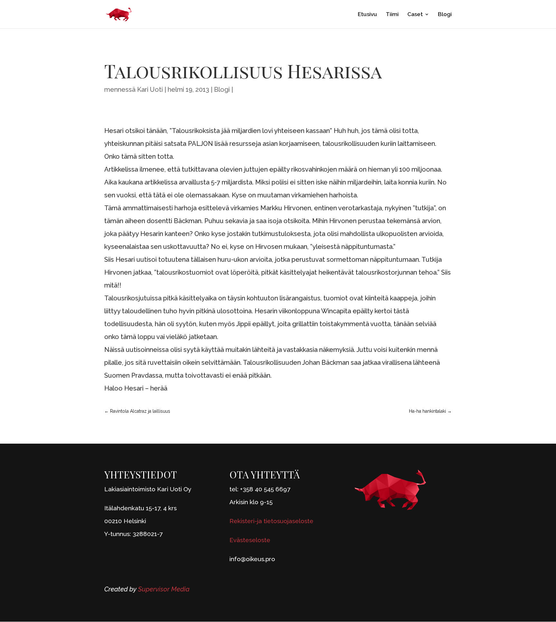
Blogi (445, 14)
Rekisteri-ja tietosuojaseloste (271, 520)
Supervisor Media (164, 589)
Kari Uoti (150, 89)
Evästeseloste (249, 539)
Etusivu (367, 14)
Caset (415, 14)
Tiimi (392, 14)
